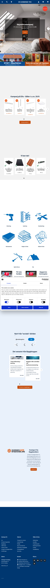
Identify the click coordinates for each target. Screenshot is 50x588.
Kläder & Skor (41, 246)
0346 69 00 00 (26, 563)
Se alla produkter (24, 122)
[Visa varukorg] (47, 2)
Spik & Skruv (17, 267)
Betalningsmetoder (37, 545)
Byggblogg (3, 543)
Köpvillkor (35, 542)
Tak (33, 267)
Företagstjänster (20, 549)
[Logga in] (38, 2)
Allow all (41, 307)
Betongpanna (8, 170)
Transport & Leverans (21, 540)
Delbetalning (35, 540)
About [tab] (41, 283)
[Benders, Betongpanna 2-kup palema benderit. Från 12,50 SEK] (8, 162)
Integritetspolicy (36, 543)
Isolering (25, 226)
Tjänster (19, 537)
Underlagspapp (41, 169)
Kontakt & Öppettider (5, 542)
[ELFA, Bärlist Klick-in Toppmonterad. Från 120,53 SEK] (8, 103)
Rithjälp (18, 543)
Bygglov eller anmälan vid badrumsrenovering (32, 363)
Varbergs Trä (4, 537)
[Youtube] (38, 560)
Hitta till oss (3, 565)
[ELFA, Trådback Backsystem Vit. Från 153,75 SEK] (41, 103)
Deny (9, 307)
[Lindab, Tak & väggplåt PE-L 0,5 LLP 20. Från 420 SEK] (19, 162)
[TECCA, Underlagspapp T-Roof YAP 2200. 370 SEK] (41, 162)
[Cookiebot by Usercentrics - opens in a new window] (43, 280)
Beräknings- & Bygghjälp (22, 547)
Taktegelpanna (30, 170)
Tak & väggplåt (19, 169)
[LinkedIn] (44, 560)
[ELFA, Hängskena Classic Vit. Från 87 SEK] (19, 103)
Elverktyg (9, 226)
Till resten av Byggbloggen (24, 387)
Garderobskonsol (30, 111)
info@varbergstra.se (23, 559)
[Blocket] (34, 563)
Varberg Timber (4, 547)
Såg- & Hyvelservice (21, 545)
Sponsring (19, 551)
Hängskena (19, 110)
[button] (11, 2)
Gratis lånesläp (20, 542)
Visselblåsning (36, 549)
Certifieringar (4, 551)
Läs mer (25, 32)
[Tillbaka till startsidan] (25, 2)
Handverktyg (41, 226)
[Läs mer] (25, 29)
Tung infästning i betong (15, 362)
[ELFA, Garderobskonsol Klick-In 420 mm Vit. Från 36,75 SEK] (30, 103)
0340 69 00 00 (25, 561)
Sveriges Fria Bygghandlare (6, 549)
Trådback (41, 110)
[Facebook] (34, 560)
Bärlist (8, 110)
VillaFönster (3, 545)
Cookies (34, 547)
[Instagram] (41, 560)
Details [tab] (25, 283)
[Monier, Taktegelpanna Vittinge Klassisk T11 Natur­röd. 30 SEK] (30, 162)
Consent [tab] (9, 283)
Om (2, 540)
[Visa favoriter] (43, 2)
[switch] (19, 302)
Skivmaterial (9, 246)
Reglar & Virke (25, 246)
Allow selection (25, 307)
